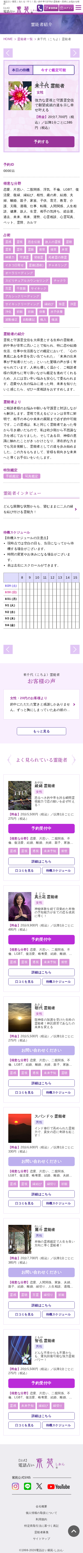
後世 (53, 249)
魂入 (43, 319)
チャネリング (57, 265)
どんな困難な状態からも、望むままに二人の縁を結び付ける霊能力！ (38, 509)
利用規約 (41, 1519)
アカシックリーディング (22, 296)
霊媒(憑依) (36, 265)
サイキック (38, 288)
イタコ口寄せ (14, 265)
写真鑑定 (31, 476)
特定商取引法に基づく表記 (41, 1525)
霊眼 (31, 249)
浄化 (8, 311)
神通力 (10, 257)
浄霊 (73, 304)
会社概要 (41, 1506)
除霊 (62, 304)
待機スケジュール (58, 870)
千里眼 (21, 288)
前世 (42, 249)
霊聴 (69, 242)
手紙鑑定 (12, 476)
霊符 (20, 249)
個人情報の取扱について (41, 1513)
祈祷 (31, 311)
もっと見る (41, 731)
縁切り (51, 1184)
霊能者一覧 (25, 39)
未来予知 (50, 851)
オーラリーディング (19, 273)
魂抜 (54, 319)
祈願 (20, 311)
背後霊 (38, 257)
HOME (8, 39)
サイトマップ (41, 1538)
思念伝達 (34, 242)
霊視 (20, 242)
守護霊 (24, 257)
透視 (36, 851)
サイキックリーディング (22, 304)
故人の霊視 (53, 242)
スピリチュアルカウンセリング (27, 280)
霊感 (8, 242)
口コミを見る (24, 870)
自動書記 (29, 319)
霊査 (8, 249)
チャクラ (60, 280)
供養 (42, 311)
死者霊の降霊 (57, 257)
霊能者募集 (41, 1532)
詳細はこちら (42, 861)
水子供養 (56, 311)
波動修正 (11, 319)
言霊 (8, 288)
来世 (65, 249)
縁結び (49, 304)
